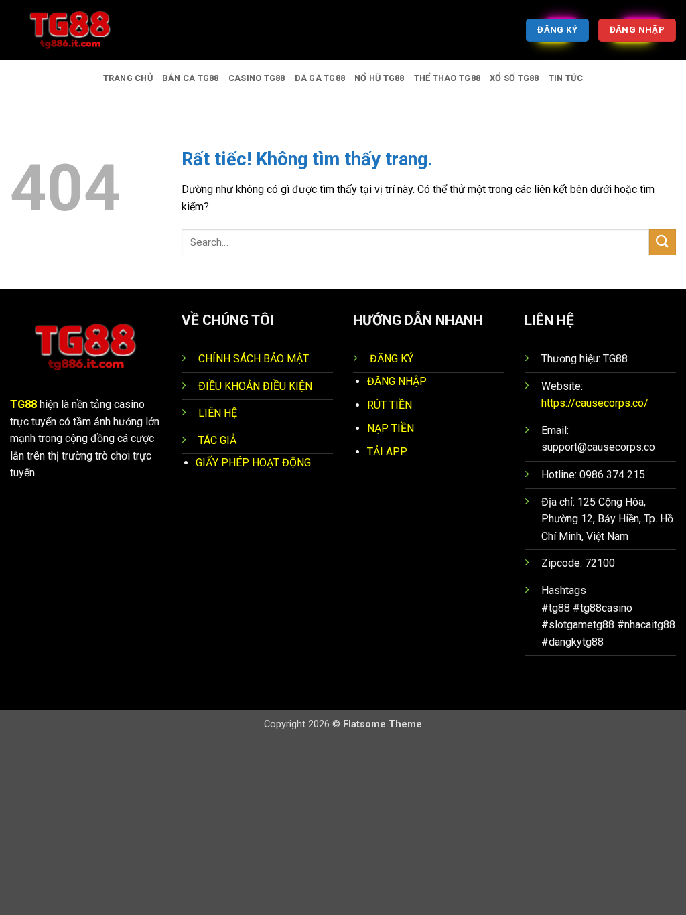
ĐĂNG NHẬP (397, 381)
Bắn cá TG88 (190, 78)
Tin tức (566, 78)
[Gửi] (662, 242)
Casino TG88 (256, 78)
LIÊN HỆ (217, 413)
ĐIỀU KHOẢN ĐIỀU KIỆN (255, 386)
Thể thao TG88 (447, 78)
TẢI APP (387, 451)
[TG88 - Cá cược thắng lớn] (77, 30)
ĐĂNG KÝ (391, 358)
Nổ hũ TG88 (379, 78)
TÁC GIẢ (217, 440)
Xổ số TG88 (514, 78)
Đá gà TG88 (320, 78)
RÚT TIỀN (389, 405)
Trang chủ (128, 78)
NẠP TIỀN (390, 428)
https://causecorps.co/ (594, 403)
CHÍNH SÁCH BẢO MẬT (253, 358)
